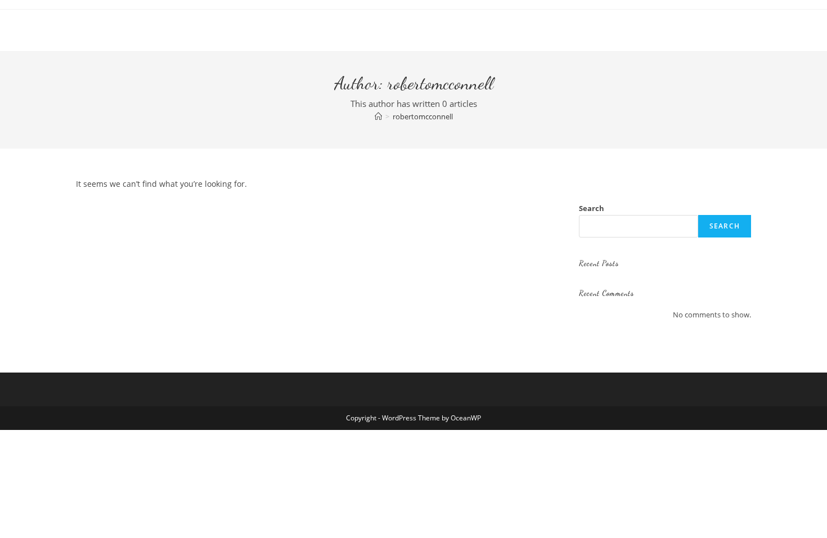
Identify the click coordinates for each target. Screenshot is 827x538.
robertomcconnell (423, 116)
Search (591, 208)
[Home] (378, 116)
